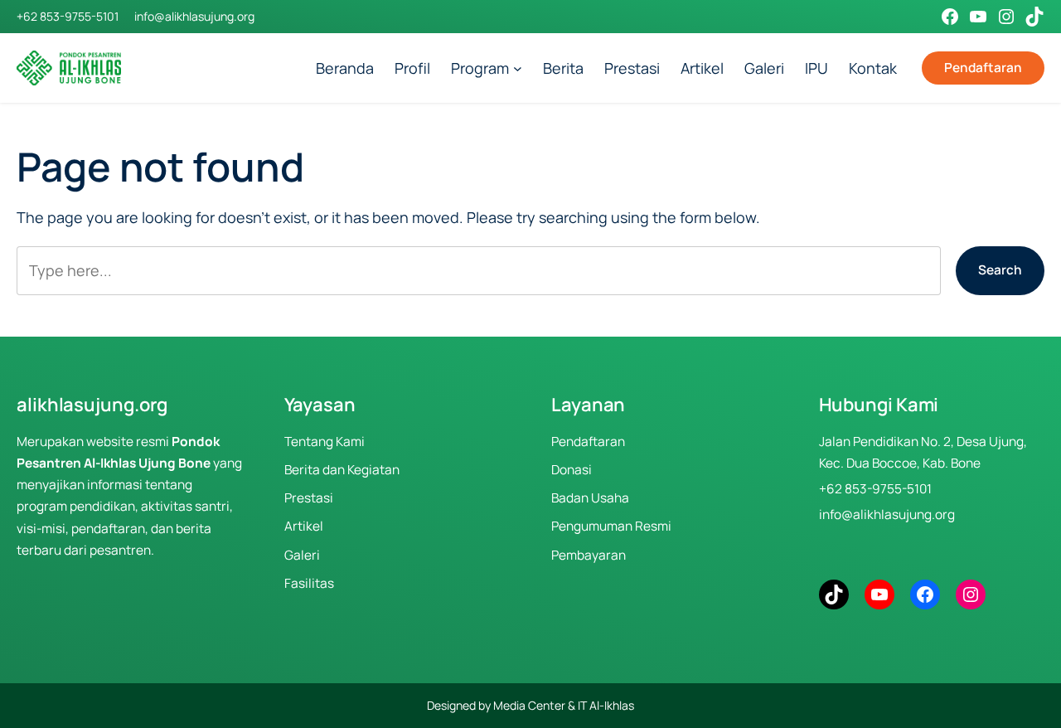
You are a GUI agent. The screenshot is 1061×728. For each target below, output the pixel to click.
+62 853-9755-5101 (68, 16)
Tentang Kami (324, 441)
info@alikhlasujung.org (194, 16)
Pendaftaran (983, 67)
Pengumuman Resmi (611, 526)
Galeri (302, 555)
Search (1000, 270)
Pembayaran (588, 555)
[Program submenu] (517, 68)
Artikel (303, 526)
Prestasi (308, 498)
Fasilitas (309, 583)
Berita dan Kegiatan (342, 469)
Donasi (571, 469)
